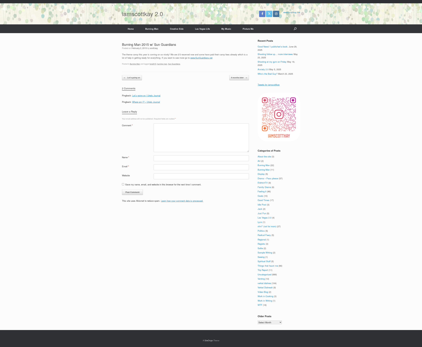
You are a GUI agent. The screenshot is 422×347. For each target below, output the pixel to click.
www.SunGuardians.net (201, 57)
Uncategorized (264, 274)
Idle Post (262, 204)
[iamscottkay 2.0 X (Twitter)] (269, 14)
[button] (295, 28)
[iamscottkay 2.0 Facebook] (262, 14)
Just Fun (262, 213)
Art (259, 160)
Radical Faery (264, 235)
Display (261, 173)
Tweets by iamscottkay (269, 84)
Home (131, 28)
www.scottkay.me (291, 12)
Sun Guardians (174, 63)
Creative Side (176, 28)
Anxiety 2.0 (263, 69)
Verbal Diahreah (265, 287)
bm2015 (153, 63)
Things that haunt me (268, 265)
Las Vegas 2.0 (264, 217)
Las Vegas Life (202, 28)
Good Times (263, 200)
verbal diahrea (264, 283)
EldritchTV (263, 182)
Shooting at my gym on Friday (272, 61)
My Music (226, 28)
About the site (264, 156)
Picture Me (248, 28)
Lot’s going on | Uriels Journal (146, 95)
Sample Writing (265, 252)
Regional (262, 239)
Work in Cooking (265, 296)
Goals (260, 195)
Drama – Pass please (268, 178)
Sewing (261, 257)
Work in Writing (265, 300)
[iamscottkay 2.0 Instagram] (276, 14)
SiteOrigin (209, 340)
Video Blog (263, 291)
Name (125, 157)
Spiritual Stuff (264, 261)
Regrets (261, 243)
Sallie (260, 248)
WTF (260, 304)
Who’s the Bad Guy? (267, 73)
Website (126, 175)
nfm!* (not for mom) (267, 226)
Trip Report (263, 270)
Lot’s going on (132, 77)
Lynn (260, 222)
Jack (260, 208)
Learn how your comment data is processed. (182, 200)
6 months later (239, 77)
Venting (261, 278)
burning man (162, 63)
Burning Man (151, 28)
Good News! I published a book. (273, 46)
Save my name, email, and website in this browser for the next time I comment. (163, 184)
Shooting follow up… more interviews (275, 54)
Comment (127, 125)
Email (125, 166)
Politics (261, 230)
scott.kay (154, 48)
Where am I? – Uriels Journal (146, 101)
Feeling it (262, 191)
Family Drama (264, 187)
